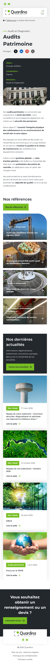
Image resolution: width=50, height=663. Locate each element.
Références (11, 20)
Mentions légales (30, 652)
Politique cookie (25, 659)
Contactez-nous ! (13, 620)
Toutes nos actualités (18, 367)
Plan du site (17, 652)
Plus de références (14, 207)
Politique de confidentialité (25, 656)
